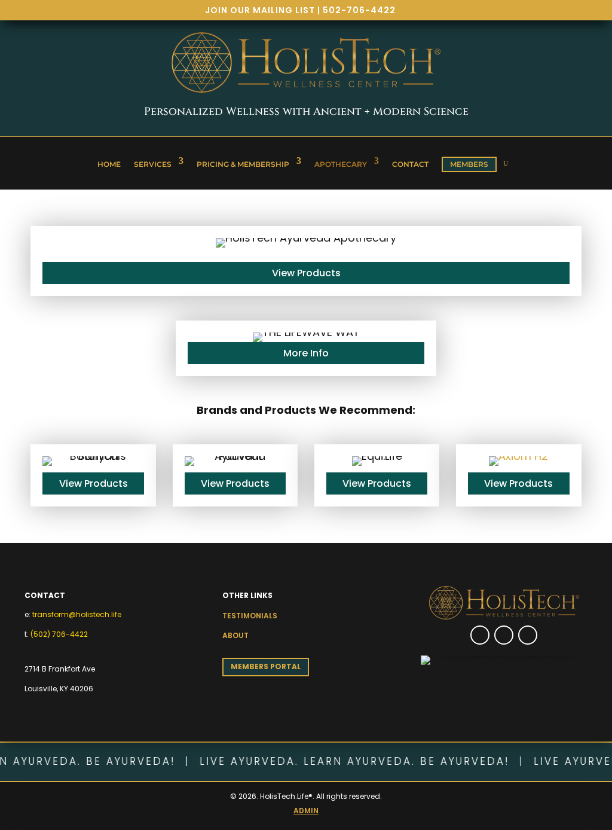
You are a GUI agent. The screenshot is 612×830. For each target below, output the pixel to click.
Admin (306, 810)
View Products (306, 273)
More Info (306, 353)
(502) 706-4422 (59, 634)
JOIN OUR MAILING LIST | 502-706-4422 (300, 10)
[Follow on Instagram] (503, 635)
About (235, 635)
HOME (109, 164)
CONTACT (410, 164)
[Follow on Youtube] (527, 635)
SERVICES (153, 164)
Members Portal (266, 666)
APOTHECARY (340, 164)
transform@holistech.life (76, 614)
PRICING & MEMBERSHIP (243, 164)
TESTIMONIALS (249, 616)
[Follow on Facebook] (479, 635)
